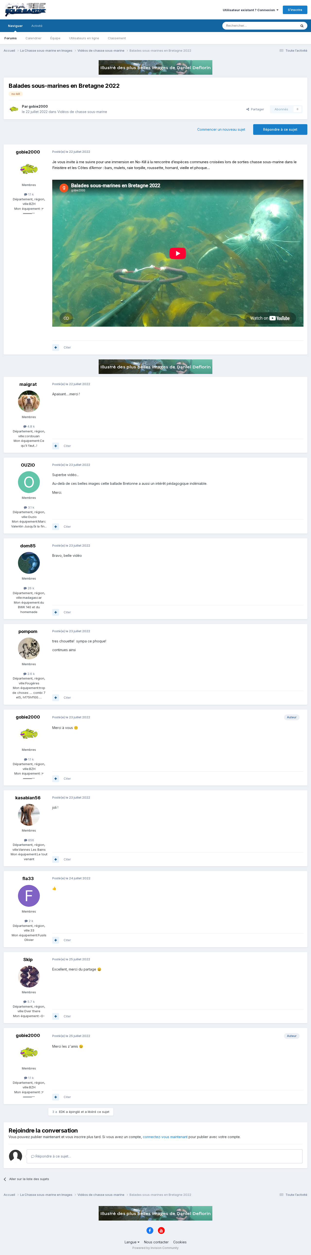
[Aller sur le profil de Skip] (29, 977)
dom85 (28, 545)
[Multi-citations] (55, 347)
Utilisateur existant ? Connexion (249, 10)
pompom (27, 631)
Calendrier (34, 38)
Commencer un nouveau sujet (221, 129)
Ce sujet (284, 25)
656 (30, 840)
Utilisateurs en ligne (84, 38)
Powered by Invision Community (155, 1248)
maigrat (28, 384)
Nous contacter (156, 1242)
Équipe (55, 38)
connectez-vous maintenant (165, 1137)
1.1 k (30, 194)
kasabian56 (28, 797)
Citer (67, 347)
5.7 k (30, 1002)
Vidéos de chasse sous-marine (82, 112)
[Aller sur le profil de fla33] (29, 896)
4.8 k (30, 426)
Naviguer (15, 26)
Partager (256, 109)
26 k (30, 588)
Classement (117, 38)
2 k (30, 921)
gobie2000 (38, 106)
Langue (131, 1242)
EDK (62, 1112)
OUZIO (28, 465)
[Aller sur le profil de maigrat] (29, 401)
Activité (37, 26)
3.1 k (30, 507)
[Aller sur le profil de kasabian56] (29, 815)
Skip (28, 959)
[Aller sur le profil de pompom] (29, 648)
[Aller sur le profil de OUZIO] (29, 482)
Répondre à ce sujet (280, 129)
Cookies (180, 1242)
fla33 (28, 878)
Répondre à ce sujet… (53, 1156)
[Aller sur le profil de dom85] (29, 563)
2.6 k (30, 674)
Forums (10, 38)
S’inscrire (295, 10)
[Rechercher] (302, 26)
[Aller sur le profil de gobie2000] (14, 109)
